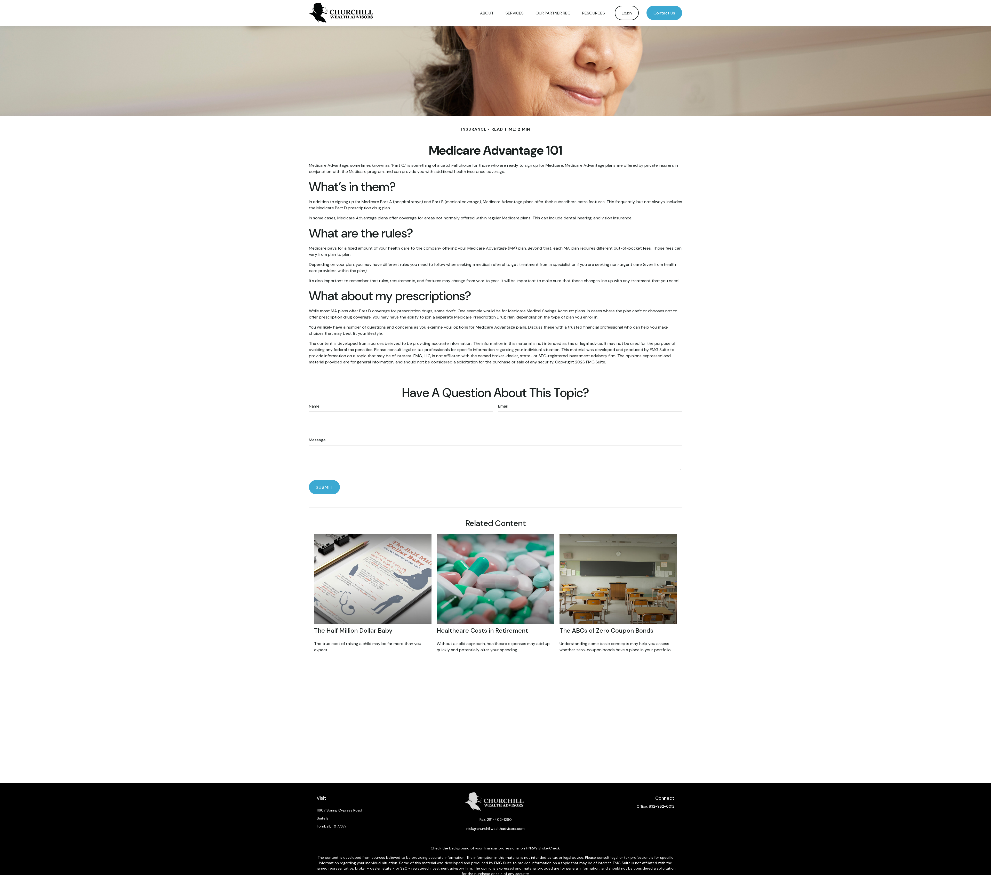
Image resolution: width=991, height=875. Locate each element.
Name (314, 406)
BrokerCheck (549, 848)
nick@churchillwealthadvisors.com (495, 828)
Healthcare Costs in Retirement (482, 630)
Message (317, 440)
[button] (487, 13)
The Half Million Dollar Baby (353, 630)
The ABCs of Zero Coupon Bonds (606, 630)
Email (503, 406)
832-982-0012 (661, 806)
